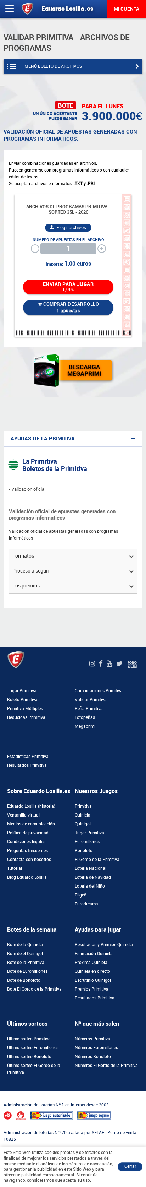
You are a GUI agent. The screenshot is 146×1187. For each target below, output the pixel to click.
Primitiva (83, 806)
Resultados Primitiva (27, 765)
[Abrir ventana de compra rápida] (2, 1093)
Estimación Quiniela (94, 953)
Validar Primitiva (91, 699)
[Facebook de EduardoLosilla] (102, 664)
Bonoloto (83, 850)
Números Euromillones (96, 1047)
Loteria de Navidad (93, 877)
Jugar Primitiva (21, 690)
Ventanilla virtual (23, 815)
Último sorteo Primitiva (29, 1038)
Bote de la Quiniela (25, 944)
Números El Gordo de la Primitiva (106, 1065)
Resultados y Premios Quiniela (104, 944)
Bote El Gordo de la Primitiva (34, 989)
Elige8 (80, 895)
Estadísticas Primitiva (28, 756)
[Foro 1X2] (132, 664)
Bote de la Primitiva (25, 962)
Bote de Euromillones (27, 971)
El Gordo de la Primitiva (97, 859)
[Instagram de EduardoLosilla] (93, 664)
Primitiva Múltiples (25, 708)
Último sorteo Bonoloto (29, 1056)
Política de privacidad (28, 832)
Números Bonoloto (93, 1056)
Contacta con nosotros (29, 859)
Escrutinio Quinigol (93, 980)
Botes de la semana (32, 929)
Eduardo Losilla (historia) (31, 806)
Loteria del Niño (90, 886)
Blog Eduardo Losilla (27, 877)
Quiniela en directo (92, 971)
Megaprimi (85, 726)
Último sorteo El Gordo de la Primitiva (33, 1069)
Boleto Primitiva (22, 699)
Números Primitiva (92, 1038)
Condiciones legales (26, 841)
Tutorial (14, 868)
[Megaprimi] (73, 370)
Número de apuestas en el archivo (68, 240)
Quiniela (82, 815)
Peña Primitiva (89, 708)
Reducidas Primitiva (26, 717)
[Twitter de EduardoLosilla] (120, 664)
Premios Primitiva (91, 989)
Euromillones (87, 841)
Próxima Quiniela (91, 962)
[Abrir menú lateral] (9, 9)
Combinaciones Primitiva (99, 690)
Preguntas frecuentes (27, 850)
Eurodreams (86, 903)
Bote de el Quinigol (25, 953)
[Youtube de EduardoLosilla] (110, 664)
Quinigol (83, 824)
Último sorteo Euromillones (32, 1047)
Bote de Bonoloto (23, 980)
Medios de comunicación (31, 824)
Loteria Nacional (90, 868)
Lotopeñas (85, 717)
